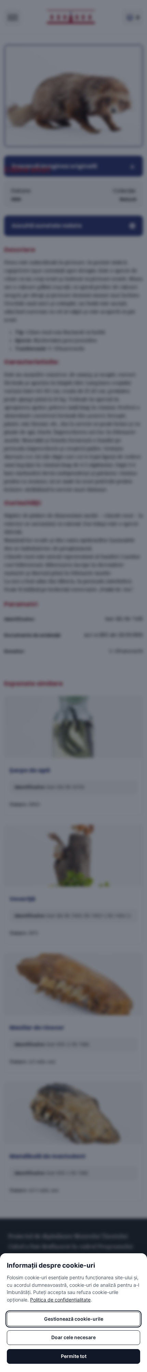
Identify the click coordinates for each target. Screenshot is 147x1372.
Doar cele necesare (73, 1337)
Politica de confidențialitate (60, 1300)
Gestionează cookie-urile (73, 1319)
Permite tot (73, 1356)
